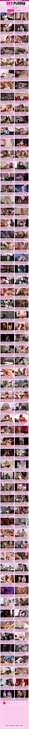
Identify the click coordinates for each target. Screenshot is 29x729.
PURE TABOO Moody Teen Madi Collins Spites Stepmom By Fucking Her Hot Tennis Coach (7, 262)
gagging (20, 102)
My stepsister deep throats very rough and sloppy (7, 285)
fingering (21, 321)
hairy (22, 229)
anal (7, 33)
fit (21, 458)
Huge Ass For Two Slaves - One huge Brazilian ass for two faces (7, 469)
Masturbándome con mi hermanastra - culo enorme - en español (7, 135)
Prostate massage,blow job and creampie (7, 250)
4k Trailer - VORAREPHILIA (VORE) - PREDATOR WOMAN (21, 526)
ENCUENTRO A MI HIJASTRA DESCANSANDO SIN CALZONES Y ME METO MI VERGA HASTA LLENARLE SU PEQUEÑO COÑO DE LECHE (7, 78)
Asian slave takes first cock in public (7, 273)
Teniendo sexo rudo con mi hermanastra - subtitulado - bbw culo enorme (7, 90)
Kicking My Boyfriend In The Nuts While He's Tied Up (7, 331)
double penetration (9, 539)
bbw (1, 91)
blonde (2, 56)
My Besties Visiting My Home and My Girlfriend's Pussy (21, 675)
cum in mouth (18, 619)
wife (12, 654)
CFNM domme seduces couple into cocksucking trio (21, 434)
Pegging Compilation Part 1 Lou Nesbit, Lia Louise (21, 308)
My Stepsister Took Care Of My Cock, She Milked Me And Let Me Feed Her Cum (7, 113)
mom (11, 252)
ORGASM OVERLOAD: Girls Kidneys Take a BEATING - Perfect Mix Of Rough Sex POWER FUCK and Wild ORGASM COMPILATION (7, 365)
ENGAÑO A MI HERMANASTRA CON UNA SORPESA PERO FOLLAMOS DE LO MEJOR (7, 170)
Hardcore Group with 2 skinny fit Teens (21, 135)
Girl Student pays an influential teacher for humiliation (7, 503)
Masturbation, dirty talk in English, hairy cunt (21, 227)
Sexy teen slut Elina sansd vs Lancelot (7, 377)
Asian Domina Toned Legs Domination (21, 457)
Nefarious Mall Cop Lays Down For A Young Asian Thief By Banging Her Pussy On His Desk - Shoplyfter (7, 423)
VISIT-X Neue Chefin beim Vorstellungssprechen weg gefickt (21, 216)
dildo (2, 401)
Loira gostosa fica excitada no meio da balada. (7, 595)
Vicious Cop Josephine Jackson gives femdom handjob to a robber (21, 503)
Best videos (10, 10)
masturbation (18, 229)
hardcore (9, 22)
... (21, 703)
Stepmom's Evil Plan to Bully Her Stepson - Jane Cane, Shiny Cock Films (21, 354)
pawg (20, 240)
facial (2, 102)
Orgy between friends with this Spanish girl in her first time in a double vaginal (7, 537)
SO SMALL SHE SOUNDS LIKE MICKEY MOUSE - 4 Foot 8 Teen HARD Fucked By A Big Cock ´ (21, 514)
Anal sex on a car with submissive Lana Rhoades (7, 457)
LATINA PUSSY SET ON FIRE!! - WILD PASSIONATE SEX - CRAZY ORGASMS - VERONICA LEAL (21, 67)
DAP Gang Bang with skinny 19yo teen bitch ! (21, 250)
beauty (16, 550)
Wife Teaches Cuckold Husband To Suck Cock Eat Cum (21, 331)
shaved (6, 470)
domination (17, 22)
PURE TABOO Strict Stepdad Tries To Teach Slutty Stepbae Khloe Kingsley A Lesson (7, 193)
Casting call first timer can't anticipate (7, 641)
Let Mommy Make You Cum (21, 32)
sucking (14, 688)
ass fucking (7, 412)
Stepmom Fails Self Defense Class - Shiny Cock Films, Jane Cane (21, 55)
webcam (22, 217)
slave (2, 275)
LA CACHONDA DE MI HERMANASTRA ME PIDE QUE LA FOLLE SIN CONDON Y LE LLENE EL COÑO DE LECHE (21, 629)
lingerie (12, 458)
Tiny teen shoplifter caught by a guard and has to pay (7, 21)
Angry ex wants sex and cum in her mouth (21, 618)
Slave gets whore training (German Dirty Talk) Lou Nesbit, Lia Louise (7, 181)
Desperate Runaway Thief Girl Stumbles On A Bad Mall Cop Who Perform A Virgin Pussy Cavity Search (21, 319)
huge (13, 447)
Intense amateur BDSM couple (7, 560)
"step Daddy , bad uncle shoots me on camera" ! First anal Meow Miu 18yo (7, 239)
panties (12, 240)
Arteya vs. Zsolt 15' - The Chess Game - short (21, 193)
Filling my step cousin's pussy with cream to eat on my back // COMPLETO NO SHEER (7, 67)
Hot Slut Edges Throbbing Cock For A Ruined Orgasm (21, 595)
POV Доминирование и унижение (21, 21)
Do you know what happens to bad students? (7, 675)
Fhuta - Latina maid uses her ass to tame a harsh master (7, 434)
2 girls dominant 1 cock (20, 652)
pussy (26, 45)
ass (12, 68)
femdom (21, 171)
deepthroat (24, 91)
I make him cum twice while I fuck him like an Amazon (21, 124)
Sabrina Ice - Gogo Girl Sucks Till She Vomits (7, 687)
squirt (21, 642)
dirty (11, 447)
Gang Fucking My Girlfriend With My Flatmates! (7, 216)
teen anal (20, 206)
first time (3, 539)
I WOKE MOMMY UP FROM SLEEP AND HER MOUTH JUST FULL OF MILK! (7, 446)
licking (8, 355)
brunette (26, 229)
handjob (25, 114)
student (7, 619)
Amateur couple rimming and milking (21, 296)
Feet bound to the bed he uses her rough (7, 526)
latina (12, 22)
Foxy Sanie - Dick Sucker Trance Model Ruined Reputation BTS (21, 113)
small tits (11, 470)
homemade (9, 114)
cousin (2, 68)
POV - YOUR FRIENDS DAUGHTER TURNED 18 (7, 549)
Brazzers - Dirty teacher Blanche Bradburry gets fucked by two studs (7, 354)
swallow (26, 217)
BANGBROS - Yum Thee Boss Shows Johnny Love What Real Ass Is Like (7, 388)
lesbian (16, 45)
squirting (17, 263)
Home (7, 725)
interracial (10, 33)
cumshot (3, 45)
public (4, 275)
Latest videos (18, 10)
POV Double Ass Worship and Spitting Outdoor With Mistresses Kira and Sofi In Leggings (21, 285)
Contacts (17, 725)
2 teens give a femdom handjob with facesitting (21, 388)
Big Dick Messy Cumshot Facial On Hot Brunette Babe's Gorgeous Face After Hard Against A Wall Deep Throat (7, 227)
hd (15, 148)
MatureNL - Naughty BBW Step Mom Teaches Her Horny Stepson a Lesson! (21, 537)
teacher (2, 355)
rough (11, 91)
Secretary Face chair (19, 239)
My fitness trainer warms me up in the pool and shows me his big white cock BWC (7, 296)
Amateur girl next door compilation (21, 560)
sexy (7, 68)
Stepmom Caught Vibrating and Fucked (21, 606)
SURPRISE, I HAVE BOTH (20, 423)
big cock (6, 206)
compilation (17, 79)
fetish (18, 286)
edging (25, 481)
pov (21, 33)
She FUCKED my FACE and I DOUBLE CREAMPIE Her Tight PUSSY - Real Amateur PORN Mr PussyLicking (21, 641)
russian (22, 22)
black (2, 160)
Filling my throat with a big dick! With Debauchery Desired (21, 698)
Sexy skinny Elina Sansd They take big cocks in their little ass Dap (21, 377)
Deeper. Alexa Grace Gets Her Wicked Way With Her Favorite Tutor (7, 319)
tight (16, 470)
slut (24, 45)
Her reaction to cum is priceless (21, 147)
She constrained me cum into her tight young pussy (21, 469)
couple (16, 298)
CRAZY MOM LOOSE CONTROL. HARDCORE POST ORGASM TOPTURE (21, 480)
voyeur (19, 688)
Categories (12, 725)
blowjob (27, 56)
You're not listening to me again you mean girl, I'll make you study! (21, 44)
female (20, 194)
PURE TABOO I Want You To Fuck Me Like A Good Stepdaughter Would (21, 90)
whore (2, 183)
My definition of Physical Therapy (21, 411)
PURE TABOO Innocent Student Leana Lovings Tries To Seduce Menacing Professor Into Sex (7, 618)
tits (14, 470)
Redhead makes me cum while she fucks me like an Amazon (21, 181)
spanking (11, 677)
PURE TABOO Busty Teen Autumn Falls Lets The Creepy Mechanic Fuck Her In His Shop (7, 101)
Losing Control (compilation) (21, 78)
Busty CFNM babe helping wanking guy (21, 687)
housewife (13, 125)
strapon (16, 171)
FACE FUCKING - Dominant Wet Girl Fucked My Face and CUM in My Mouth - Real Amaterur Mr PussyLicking (7, 606)
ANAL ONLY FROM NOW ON (21, 170)
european (6, 171)
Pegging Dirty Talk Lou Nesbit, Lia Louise (7, 514)
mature (18, 33)
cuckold (22, 332)
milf (16, 33)
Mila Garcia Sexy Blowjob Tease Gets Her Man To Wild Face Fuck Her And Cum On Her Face (7, 44)
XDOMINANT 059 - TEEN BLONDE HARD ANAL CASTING (7, 55)
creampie (20, 45)
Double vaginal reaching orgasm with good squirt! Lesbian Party (7, 664)
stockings (20, 435)
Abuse (21, 725)
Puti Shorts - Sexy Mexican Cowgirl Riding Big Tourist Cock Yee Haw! (7, 583)
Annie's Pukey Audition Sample (21, 101)
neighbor (3, 654)
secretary (17, 240)
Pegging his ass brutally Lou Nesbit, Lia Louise (7, 492)
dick (23, 516)
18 (1, 344)
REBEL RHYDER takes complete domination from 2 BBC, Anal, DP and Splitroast (7, 32)
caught (4, 22)
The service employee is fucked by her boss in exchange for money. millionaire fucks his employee (21, 342)
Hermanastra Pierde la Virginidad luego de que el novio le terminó (7, 629)
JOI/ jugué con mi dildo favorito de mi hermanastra (7, 400)
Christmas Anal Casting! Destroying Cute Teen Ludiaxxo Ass (21, 365)
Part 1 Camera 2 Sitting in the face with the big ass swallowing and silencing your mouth (7, 204)
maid (2, 435)
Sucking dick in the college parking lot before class (21, 273)
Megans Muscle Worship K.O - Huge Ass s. (21, 664)
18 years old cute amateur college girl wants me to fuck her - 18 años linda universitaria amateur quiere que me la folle (7, 342)
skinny (16, 137)
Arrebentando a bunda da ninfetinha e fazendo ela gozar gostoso (7, 411)
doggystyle (5, 102)
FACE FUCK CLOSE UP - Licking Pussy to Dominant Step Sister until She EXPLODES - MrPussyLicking (7, 147)
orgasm (2, 665)
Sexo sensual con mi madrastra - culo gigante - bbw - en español (7, 572)
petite (4, 194)
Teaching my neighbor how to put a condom (7, 652)
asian (26, 263)
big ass (2, 206)
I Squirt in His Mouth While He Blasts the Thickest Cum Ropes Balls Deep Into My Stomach (21, 262)
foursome (12, 217)
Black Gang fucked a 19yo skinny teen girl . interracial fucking (21, 204)
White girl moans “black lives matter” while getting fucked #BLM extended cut (21, 446)
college (3, 700)
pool (1, 298)
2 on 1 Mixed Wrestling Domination (7, 480)
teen (2, 22)
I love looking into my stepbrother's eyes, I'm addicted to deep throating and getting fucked (21, 583)
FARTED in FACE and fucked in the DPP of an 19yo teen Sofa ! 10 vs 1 (21, 400)
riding (10, 68)
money (16, 344)
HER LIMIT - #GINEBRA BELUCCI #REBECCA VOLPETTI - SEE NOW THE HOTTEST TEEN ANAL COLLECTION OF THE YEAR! (7, 308)
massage (3, 252)
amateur (11, 45)
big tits (11, 298)
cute (27, 137)
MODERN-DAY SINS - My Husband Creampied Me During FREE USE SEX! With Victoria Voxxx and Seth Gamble (7, 124)
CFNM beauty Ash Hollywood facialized (21, 549)
